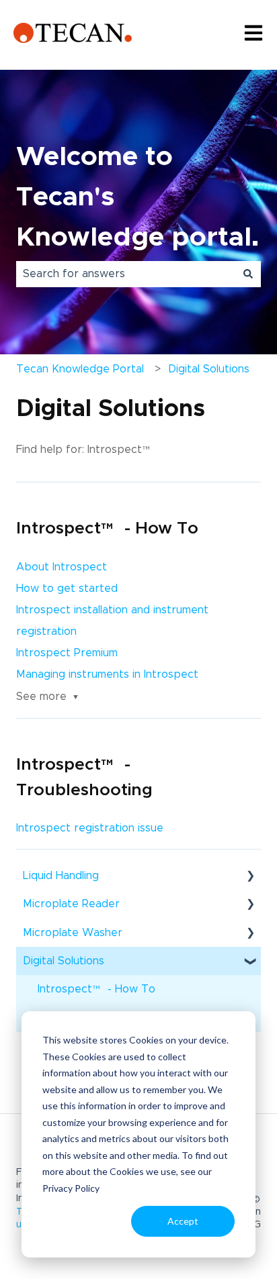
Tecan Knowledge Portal (80, 369)
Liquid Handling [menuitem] (61, 875)
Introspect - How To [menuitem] (96, 993)
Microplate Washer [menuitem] (72, 932)
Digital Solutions (208, 369)
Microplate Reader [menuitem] (71, 904)
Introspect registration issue (89, 828)
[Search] (248, 274)
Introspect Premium (67, 653)
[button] (250, 876)
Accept (182, 1221)
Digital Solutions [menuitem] (63, 961)
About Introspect (61, 567)
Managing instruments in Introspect (107, 674)
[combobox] (125, 274)
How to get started (67, 588)
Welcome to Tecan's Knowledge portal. (137, 197)
